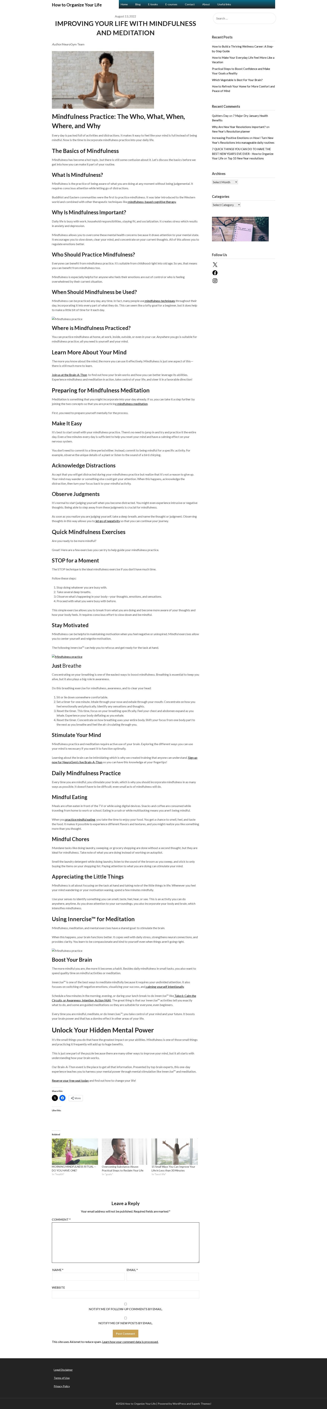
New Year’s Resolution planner (231, 131)
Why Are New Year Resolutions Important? (239, 127)
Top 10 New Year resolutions (246, 158)
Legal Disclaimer (63, 1369)
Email (132, 1270)
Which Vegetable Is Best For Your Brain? (237, 80)
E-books (153, 4)
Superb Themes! (201, 1403)
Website (58, 1287)
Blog (138, 4)
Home (124, 4)
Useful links (224, 4)
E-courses (171, 4)
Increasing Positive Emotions (230, 138)
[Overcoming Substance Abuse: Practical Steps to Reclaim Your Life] (125, 1151)
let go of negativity (107, 521)
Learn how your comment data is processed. (130, 1342)
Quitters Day (220, 115)
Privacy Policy (62, 1386)
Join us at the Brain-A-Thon (69, 375)
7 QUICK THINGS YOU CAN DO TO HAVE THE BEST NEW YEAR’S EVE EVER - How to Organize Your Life (242, 153)
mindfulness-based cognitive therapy (152, 202)
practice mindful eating (80, 819)
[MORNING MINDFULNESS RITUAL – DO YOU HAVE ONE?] (75, 1151)
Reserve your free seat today (70, 1080)
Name (57, 1270)
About (206, 4)
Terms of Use (62, 1377)
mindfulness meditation (132, 403)
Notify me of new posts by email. (125, 1323)
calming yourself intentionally (164, 986)
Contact (190, 4)
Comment (61, 1219)
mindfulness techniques (159, 301)
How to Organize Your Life (77, 4)
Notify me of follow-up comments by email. (125, 1309)
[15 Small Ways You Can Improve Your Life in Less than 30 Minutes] (175, 1151)
